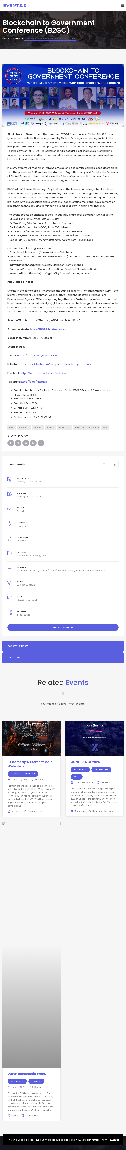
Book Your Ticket (18, 646)
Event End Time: (22, 412)
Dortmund (97, 811)
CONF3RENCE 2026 (85, 762)
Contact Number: (23, 417)
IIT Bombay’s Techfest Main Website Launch (30, 764)
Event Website (16, 657)
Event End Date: (22, 407)
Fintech (50, 427)
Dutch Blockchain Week (27, 1074)
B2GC (11, 427)
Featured (36, 1081)
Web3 (105, 427)
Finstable (38, 427)
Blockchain (22, 555)
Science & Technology (23, 773)
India (30, 811)
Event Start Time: (22, 403)
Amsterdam (32, 1115)
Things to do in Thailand (87, 427)
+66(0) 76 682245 (26, 585)
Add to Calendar (63, 627)
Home (5, 38)
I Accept (114, 1139)
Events (16, 38)
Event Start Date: (22, 398)
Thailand (21, 526)
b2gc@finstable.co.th (27, 600)
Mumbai (38, 811)
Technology (64, 427)
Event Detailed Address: (26, 390)
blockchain (24, 427)
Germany (108, 811)
